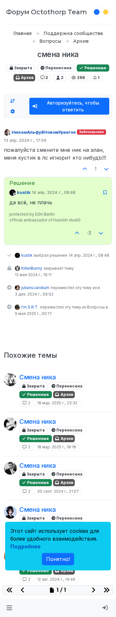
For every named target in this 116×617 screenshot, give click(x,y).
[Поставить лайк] (85, 169)
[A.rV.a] (10, 512)
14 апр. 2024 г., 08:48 (53, 192)
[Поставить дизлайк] (106, 169)
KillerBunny (31, 268)
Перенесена (58, 67)
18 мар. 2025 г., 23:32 (57, 402)
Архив (27, 77)
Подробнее (25, 546)
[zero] (10, 424)
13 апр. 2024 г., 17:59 (25, 140)
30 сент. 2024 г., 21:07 (58, 491)
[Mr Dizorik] (10, 379)
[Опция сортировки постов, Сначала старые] (12, 101)
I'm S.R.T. (30, 307)
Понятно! (58, 559)
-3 (89, 233)
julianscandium (35, 287)
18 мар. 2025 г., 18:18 (56, 446)
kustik (24, 192)
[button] (9, 607)
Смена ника (37, 377)
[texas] (10, 468)
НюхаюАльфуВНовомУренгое (44, 132)
